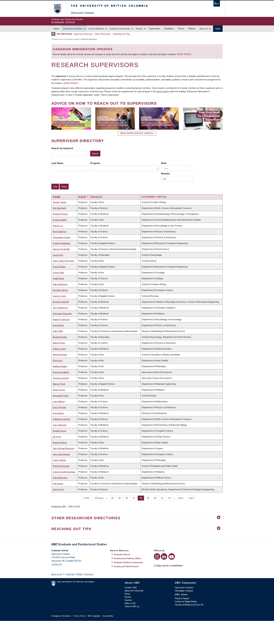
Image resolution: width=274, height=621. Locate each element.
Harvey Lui (58, 225)
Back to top (57, 574)
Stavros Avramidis (61, 249)
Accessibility (108, 616)
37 (135, 498)
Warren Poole (59, 384)
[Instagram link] (157, 556)
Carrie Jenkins (59, 460)
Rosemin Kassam (61, 466)
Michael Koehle (60, 337)
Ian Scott (57, 436)
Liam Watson (59, 401)
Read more (184, 54)
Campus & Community (120, 28)
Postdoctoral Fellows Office (127, 558)
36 (127, 498)
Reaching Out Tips (121, 34)
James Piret (58, 489)
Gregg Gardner (60, 220)
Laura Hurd (58, 255)
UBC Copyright (94, 616)
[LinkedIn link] (164, 556)
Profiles (79, 574)
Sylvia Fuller (58, 272)
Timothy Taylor (59, 202)
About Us (203, 28)
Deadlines (169, 28)
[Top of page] (54, 34)
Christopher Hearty (61, 237)
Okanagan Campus (184, 590)
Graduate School (57, 39)
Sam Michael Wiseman (63, 448)
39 (149, 498)
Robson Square (182, 598)
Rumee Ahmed (60, 442)
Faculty (96, 197)
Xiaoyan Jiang (59, 349)
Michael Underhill (61, 302)
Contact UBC (131, 587)
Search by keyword (62, 148)
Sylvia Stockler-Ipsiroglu (64, 472)
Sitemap (70, 574)
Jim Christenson (60, 307)
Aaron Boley (58, 325)
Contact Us (56, 564)
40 (156, 498)
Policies (192, 28)
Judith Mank (58, 278)
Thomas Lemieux (61, 378)
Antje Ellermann (60, 477)
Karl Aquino (58, 483)
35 (120, 498)
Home (56, 28)
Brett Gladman (59, 231)
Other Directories (103, 34)
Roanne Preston (60, 214)
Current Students (96, 28)
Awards (139, 28)
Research (89, 574)
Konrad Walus (59, 266)
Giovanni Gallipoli (61, 372)
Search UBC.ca (132, 606)
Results (165, 173)
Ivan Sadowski (59, 425)
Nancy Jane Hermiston (63, 261)
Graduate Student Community (128, 562)
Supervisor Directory (83, 34)
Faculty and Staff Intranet (126, 566)
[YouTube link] (171, 556)
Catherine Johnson (61, 419)
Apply (217, 28)
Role (163, 163)
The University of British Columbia (57, 8)
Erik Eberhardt (59, 208)
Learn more (70, 83)
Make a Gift (130, 603)
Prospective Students (72, 28)
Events (128, 597)
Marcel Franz (59, 343)
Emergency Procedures (61, 616)
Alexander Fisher (60, 395)
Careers (128, 600)
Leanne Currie (59, 296)
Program (95, 163)
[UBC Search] (216, 3)
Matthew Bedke (60, 366)
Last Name (57, 163)
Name (57, 197)
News (127, 594)
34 (113, 498)
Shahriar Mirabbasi (61, 243)
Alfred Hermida (60, 354)
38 (142, 498)
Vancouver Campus (184, 587)
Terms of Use (79, 616)
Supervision (154, 28)
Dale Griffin (58, 331)
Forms (181, 28)
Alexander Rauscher (62, 313)
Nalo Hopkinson (60, 284)
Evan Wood (58, 413)
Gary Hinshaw (59, 407)
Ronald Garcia (59, 431)
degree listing (162, 91)
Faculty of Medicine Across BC (189, 604)
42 (170, 498)
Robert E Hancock (61, 319)
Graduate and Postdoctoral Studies (137, 545)
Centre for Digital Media (186, 601)
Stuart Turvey (59, 390)
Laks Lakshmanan (61, 454)
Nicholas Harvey (60, 290)
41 (163, 498)
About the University (134, 590)
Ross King (57, 360)
